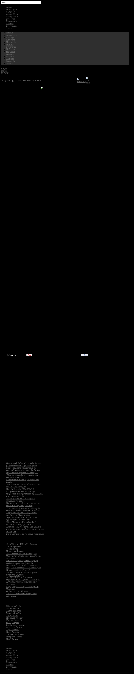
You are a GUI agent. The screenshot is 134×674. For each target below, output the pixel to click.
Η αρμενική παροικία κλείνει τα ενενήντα (23, 568)
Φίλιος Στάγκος (12, 622)
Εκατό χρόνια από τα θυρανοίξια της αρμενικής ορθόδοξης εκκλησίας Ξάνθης (23, 469)
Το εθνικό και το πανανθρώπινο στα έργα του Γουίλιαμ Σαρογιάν (23, 485)
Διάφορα (9, 23)
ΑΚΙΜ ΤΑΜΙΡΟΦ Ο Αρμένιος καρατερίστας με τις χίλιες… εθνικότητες (23, 578)
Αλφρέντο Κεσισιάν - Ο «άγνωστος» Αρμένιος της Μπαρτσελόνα (21, 514)
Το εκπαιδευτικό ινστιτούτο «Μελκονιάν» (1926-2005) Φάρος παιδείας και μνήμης (23, 509)
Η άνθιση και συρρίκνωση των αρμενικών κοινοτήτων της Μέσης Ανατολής (23, 504)
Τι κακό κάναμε (12, 549)
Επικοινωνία (11, 21)
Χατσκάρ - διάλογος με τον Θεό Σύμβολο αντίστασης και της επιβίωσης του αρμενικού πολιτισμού (25, 529)
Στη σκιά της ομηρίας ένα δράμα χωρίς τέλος (25, 534)
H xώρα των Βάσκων (15, 551)
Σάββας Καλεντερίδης (15, 625)
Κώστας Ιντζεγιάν (13, 606)
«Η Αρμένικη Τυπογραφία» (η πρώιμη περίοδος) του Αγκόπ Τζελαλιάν (22, 561)
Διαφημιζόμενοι (12, 14)
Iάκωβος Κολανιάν (14, 620)
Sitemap (9, 28)
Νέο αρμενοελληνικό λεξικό (18, 570)
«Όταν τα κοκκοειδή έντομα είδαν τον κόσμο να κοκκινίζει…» (22, 476)
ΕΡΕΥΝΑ (5, 73)
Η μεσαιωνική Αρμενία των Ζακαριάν (22, 472)
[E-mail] (88, 83)
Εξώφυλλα (10, 12)
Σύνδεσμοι (10, 19)
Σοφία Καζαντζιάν (13, 613)
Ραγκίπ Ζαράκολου (14, 627)
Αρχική (9, 7)
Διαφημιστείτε (12, 16)
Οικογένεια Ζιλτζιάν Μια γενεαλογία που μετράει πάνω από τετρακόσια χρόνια (23, 464)
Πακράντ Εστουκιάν (14, 618)
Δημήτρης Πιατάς (13, 611)
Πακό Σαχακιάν (12, 639)
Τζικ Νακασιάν (12, 630)
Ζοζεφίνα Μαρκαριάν (15, 634)
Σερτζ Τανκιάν (12, 615)
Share (86, 355)
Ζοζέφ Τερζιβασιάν (14, 546)
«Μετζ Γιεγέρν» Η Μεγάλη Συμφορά (21, 544)
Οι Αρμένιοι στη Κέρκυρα (17, 591)
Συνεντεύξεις (11, 26)
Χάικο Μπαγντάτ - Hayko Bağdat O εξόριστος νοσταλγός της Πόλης (21, 523)
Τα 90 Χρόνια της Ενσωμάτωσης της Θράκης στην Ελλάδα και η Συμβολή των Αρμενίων (23, 555)
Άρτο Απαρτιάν (12, 608)
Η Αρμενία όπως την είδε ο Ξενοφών (21, 565)
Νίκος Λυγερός (12, 632)
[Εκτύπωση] (81, 81)
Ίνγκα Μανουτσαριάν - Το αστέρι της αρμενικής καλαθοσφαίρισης (21, 518)
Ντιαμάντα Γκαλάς (14, 637)
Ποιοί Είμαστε (12, 9)
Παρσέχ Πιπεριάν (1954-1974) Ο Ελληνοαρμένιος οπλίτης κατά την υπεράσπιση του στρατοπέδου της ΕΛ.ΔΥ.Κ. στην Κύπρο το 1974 (24, 492)
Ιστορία (4, 71)
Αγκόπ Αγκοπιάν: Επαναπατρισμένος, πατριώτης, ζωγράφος (22, 573)
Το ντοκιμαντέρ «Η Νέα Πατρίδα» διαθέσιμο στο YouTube (20, 499)
